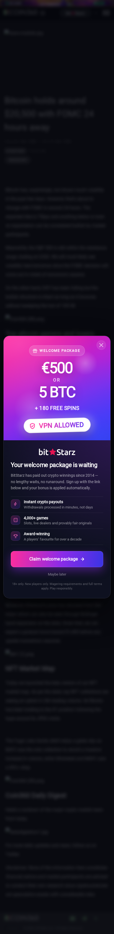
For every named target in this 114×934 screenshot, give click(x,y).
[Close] (101, 345)
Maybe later (57, 574)
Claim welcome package (53, 559)
